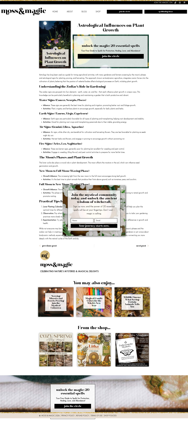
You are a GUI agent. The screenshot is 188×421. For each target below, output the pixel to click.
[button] (122, 188)
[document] (94, 210)
